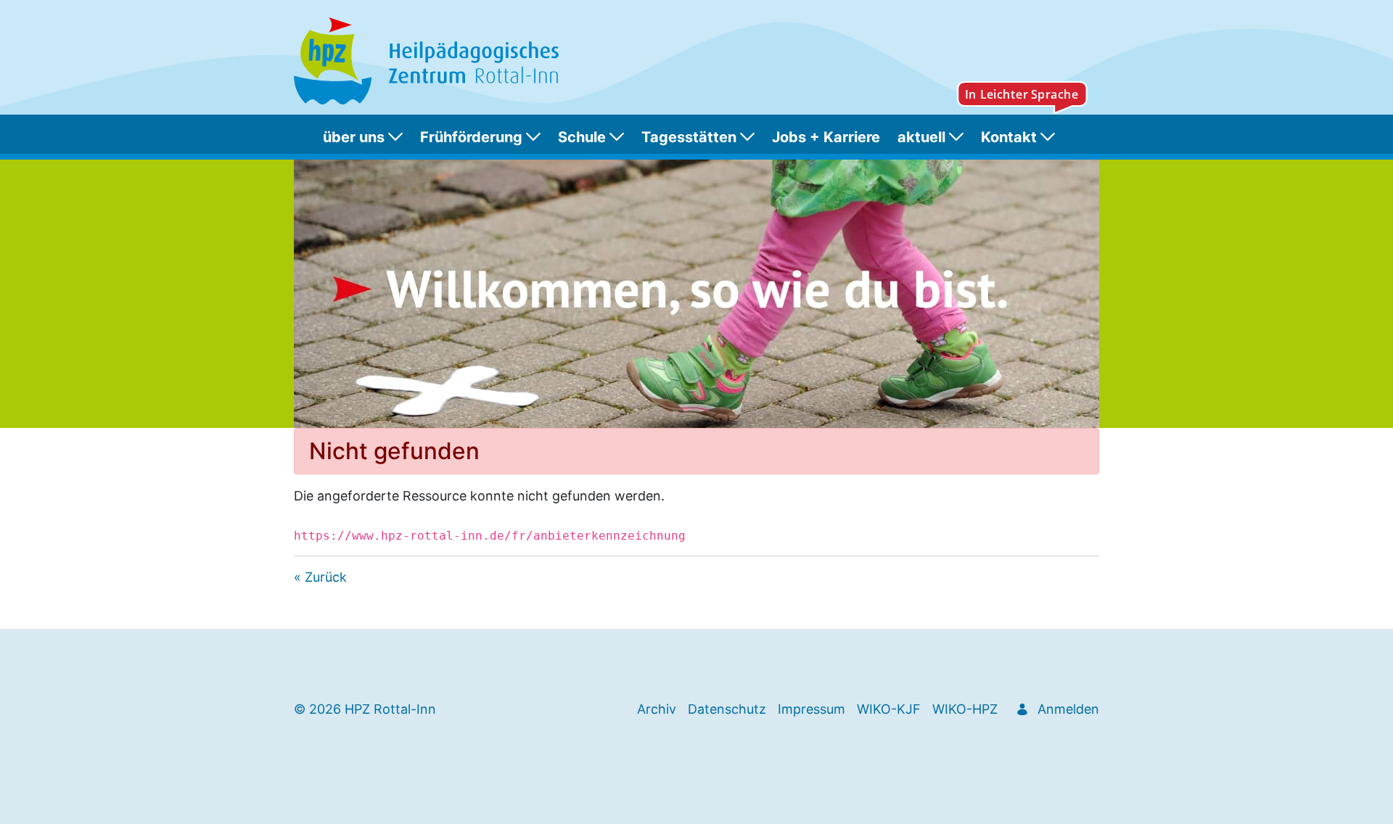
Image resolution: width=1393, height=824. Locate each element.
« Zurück (320, 577)
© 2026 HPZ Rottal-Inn (365, 709)
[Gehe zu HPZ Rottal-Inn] (429, 60)
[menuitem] (365, 137)
